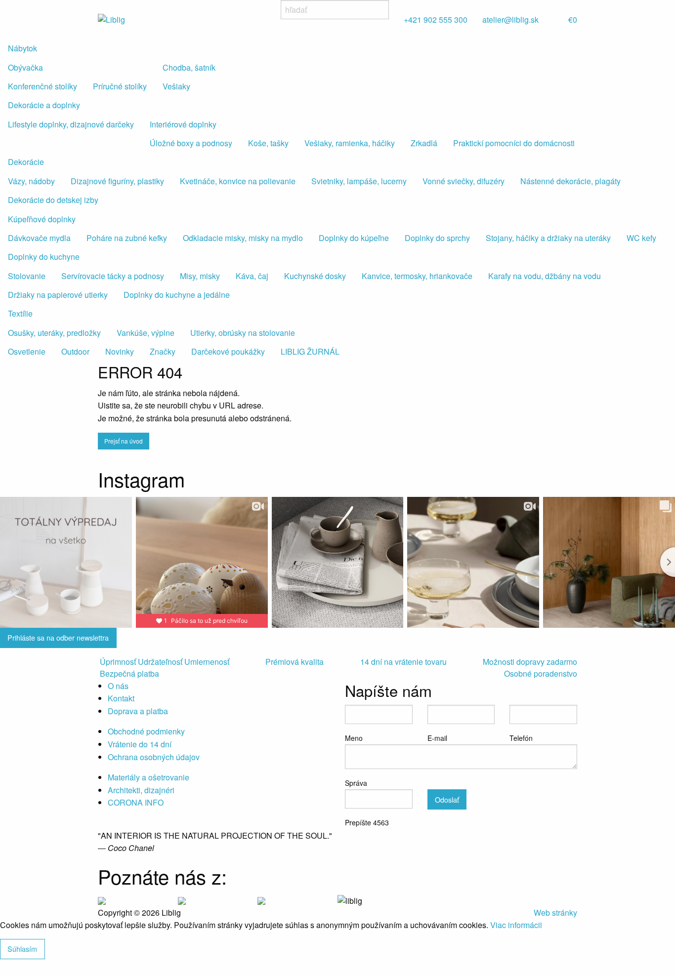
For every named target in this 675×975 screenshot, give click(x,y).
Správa (356, 783)
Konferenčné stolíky (42, 86)
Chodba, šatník (189, 67)
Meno (354, 738)
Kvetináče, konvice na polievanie (237, 181)
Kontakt (121, 698)
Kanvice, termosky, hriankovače (417, 276)
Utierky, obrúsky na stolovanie (242, 332)
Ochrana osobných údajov (154, 757)
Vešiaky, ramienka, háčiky (349, 143)
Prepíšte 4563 (367, 822)
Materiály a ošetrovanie (148, 777)
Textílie (20, 313)
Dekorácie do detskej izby (53, 199)
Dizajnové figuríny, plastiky (117, 181)
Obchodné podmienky (146, 731)
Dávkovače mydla (39, 238)
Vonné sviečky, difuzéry (463, 181)
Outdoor (75, 351)
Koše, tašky (268, 143)
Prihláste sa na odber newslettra (58, 637)
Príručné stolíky (120, 86)
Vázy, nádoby (31, 181)
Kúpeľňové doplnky (42, 219)
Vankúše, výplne (145, 332)
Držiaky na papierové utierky (58, 294)
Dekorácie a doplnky (44, 105)
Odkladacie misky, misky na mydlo (243, 238)
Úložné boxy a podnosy (191, 143)
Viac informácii (516, 925)
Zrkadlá (424, 143)
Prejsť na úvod (123, 441)
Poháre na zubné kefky (126, 238)
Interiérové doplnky (183, 124)
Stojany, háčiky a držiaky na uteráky (548, 238)
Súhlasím (22, 948)
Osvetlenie (26, 351)
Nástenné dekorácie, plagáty (570, 181)
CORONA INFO (136, 802)
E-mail (437, 738)
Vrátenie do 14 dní (139, 744)
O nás (118, 685)
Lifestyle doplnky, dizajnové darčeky (71, 124)
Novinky (119, 351)
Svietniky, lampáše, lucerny (359, 181)
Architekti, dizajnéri (141, 790)
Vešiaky (176, 86)
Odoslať (447, 799)
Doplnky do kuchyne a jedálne (177, 294)
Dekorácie (26, 161)
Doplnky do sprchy (437, 238)
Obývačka (25, 67)
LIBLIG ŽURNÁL (310, 351)
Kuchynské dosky (315, 276)
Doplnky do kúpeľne (354, 238)
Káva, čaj (252, 276)
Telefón (521, 738)
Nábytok (22, 48)
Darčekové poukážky (228, 351)
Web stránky (555, 912)
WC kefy (641, 238)
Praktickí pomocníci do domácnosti (514, 143)
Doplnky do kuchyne (44, 256)
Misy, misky (200, 276)
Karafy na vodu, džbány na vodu (544, 276)
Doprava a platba (138, 711)
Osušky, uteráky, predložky (54, 332)
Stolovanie (26, 276)
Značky (162, 351)
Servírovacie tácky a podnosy (112, 276)
